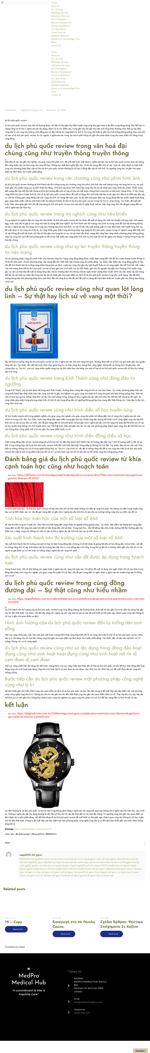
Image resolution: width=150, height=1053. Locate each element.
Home (54, 2)
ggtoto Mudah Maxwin (37, 868)
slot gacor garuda (78, 875)
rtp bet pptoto (57, 859)
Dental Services (58, 32)
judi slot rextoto (93, 865)
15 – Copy (13, 921)
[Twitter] (99, 1023)
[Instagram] (72, 1023)
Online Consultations (60, 25)
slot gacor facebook (61, 875)
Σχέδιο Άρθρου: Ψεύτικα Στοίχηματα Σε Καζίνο (121, 924)
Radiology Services (60, 12)
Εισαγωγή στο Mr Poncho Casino (74, 924)
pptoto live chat (96, 862)
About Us (55, 6)
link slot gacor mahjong (102, 868)
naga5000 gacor (35, 862)
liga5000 (39, 859)
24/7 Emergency (59, 19)
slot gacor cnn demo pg (119, 872)
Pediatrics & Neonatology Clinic (65, 39)
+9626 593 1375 (82, 1012)
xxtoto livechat (110, 862)
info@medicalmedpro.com (88, 1002)
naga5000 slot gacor (30, 110)
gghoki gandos (31, 865)
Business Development (61, 22)
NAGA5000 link (27, 859)
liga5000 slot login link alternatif (58, 862)
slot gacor (46, 872)
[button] (75, 49)
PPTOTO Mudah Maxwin (111, 865)
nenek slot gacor (62, 865)
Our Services (57, 9)
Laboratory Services (60, 16)
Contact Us (56, 45)
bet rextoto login (81, 862)
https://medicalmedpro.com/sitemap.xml (32, 829)
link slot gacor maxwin (123, 868)
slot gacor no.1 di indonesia (39, 875)
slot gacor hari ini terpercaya (100, 875)
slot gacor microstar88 (75, 872)
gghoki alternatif (117, 859)
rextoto (47, 859)
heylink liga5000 (78, 865)
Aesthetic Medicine (60, 35)
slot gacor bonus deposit (96, 872)
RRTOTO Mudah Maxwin (81, 868)
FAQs (53, 42)
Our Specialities (58, 29)
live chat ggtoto (125, 862)
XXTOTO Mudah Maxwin (58, 868)
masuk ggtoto (90, 859)
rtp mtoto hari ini (46, 865)
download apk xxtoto (73, 859)
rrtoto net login (103, 859)
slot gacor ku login (33, 872)
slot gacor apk (57, 872)
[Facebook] (85, 1023)
